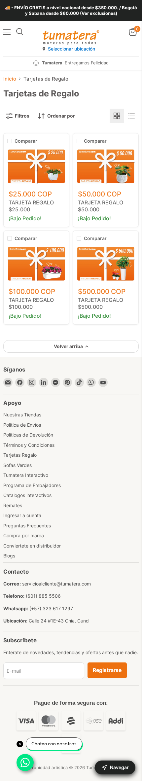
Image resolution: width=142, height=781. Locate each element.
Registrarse (107, 670)
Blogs (9, 555)
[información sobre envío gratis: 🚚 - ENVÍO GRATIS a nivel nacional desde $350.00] (71, 10)
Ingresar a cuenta (22, 515)
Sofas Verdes (17, 465)
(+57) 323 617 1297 (51, 608)
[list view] (131, 116)
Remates (12, 505)
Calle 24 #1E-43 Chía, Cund (59, 620)
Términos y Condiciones (28, 445)
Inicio (9, 79)
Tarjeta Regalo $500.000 (100, 303)
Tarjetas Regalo (20, 455)
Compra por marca (23, 535)
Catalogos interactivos (27, 495)
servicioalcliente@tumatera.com (56, 583)
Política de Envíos (22, 425)
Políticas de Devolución (28, 435)
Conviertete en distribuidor (32, 546)
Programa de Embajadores (32, 485)
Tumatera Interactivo (25, 475)
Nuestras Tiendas (22, 414)
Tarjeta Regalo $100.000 (31, 303)
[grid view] (117, 116)
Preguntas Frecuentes (27, 525)
